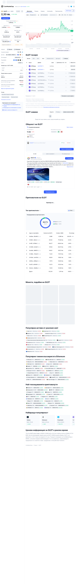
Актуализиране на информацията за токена (12, 105)
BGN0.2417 (34, 375)
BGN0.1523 (33, 397)
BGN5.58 (34, 366)
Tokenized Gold (14, 97)
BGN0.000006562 (36, 403)
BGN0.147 (54, 401)
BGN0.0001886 (37, 377)
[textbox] (44, 144)
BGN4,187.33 (35, 360)
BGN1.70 (35, 371)
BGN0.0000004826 (36, 380)
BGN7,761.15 (35, 364)
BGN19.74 (35, 399)
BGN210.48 (54, 364)
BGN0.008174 (59, 405)
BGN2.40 (56, 390)
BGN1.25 (37, 373)
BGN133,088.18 (54, 388)
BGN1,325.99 (55, 394)
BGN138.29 (36, 394)
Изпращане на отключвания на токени (12, 107)
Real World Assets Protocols (8, 94)
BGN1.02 (35, 408)
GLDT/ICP (40, 66)
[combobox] (53, 15)
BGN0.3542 (49, 397)
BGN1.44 (51, 366)
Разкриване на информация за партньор (51, 107)
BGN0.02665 (37, 390)
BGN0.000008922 (37, 362)
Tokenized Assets (5, 97)
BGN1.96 (35, 368)
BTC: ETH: (25, 6)
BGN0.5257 (55, 368)
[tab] (38, 15)
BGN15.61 (55, 360)
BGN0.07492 (35, 388)
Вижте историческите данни (7, 88)
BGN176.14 (54, 392)
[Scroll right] (73, 15)
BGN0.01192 (54, 408)
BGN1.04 (55, 371)
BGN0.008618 (54, 375)
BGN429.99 (56, 403)
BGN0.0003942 (58, 380)
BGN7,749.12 (59, 362)
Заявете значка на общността (10, 110)
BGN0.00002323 (60, 377)
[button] (50, 136)
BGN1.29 (52, 399)
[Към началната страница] (7, 6)
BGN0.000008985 (37, 405)
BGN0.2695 (35, 401)
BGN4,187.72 (35, 392)
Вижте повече (70, 127)
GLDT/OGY (40, 69)
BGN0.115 (56, 373)
